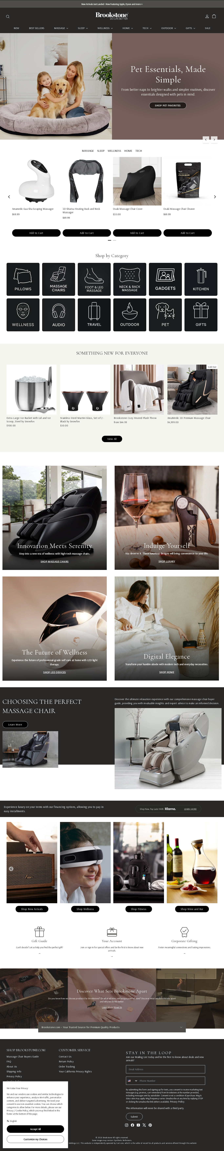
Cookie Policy (14, 1081)
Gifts (189, 28)
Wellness (104, 28)
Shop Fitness (138, 909)
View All (112, 438)
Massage (60, 28)
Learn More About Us (112, 1007)
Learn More (15, 724)
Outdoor (167, 28)
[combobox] (132, 1081)
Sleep (81, 28)
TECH (138, 151)
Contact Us (65, 1056)
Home (126, 28)
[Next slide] (213, 869)
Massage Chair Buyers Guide (23, 1056)
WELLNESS (114, 151)
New (16, 28)
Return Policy (66, 1061)
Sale (207, 28)
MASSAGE (88, 151)
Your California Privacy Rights (75, 1071)
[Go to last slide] (11, 869)
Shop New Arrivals (32, 909)
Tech (146, 28)
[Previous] (206, 139)
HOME (128, 151)
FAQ (9, 1061)
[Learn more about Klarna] (168, 809)
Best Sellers (36, 28)
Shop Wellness (85, 909)
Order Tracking (67, 1066)
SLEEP (100, 151)
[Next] (214, 139)
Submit (134, 1116)
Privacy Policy (14, 1076)
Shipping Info (14, 1071)
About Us (12, 1066)
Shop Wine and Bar (192, 909)
